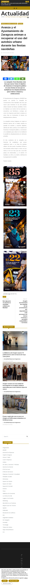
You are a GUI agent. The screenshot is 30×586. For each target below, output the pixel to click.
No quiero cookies (14, 580)
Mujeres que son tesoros (9, 508)
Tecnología (5, 528)
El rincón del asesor (8, 474)
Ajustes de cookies (7, 583)
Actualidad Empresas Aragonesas (12, 362)
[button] (26, 1)
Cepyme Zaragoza (7, 458)
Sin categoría (6, 523)
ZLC (4, 535)
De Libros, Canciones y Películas (11, 467)
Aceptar (4, 580)
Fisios (4, 494)
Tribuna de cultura (7, 530)
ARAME (4, 453)
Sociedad (20, 26)
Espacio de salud (7, 487)
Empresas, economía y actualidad (9, 26)
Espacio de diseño (7, 484)
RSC (4, 518)
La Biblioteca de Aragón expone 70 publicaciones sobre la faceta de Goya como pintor (14, 357)
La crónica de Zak (7, 499)
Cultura (4, 465)
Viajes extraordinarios (8, 532)
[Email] (22, 81)
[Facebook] (5, 81)
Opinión (5, 511)
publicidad (5, 513)
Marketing (5, 503)
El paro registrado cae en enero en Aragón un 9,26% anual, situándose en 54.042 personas (14, 421)
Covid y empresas (7, 462)
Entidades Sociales (7, 479)
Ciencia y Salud (6, 460)
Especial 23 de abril (7, 489)
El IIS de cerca (6, 472)
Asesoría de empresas (8, 455)
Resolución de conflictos (9, 515)
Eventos (5, 491)
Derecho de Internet (8, 470)
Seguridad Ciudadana (8, 520)
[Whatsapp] (17, 81)
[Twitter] (11, 81)
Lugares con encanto (8, 501)
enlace (25, 578)
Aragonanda (6, 450)
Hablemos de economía (9, 496)
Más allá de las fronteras (9, 506)
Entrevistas (5, 482)
